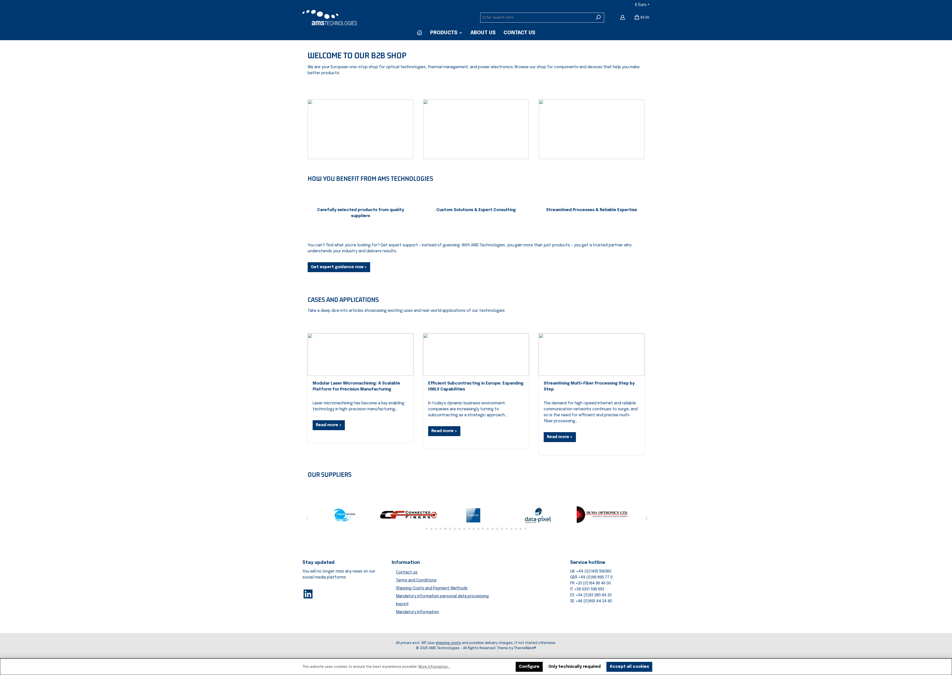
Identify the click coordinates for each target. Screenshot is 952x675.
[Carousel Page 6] (450, 529)
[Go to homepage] (329, 17)
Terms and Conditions (416, 580)
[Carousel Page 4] (441, 529)
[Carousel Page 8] (459, 529)
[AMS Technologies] (419, 32)
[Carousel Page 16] (497, 529)
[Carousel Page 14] (488, 529)
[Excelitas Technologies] (602, 514)
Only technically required (574, 667)
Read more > (329, 425)
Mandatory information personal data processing (442, 596)
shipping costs (448, 643)
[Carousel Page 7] (455, 529)
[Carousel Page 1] (426, 529)
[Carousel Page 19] (511, 529)
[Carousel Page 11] (474, 529)
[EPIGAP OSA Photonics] (538, 514)
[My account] (622, 17)
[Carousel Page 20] (516, 529)
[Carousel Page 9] (464, 529)
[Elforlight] (409, 514)
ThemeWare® (525, 648)
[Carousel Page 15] (492, 529)
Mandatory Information (417, 612)
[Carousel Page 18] (507, 529)
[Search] (598, 18)
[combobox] (536, 18)
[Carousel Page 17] (502, 529)
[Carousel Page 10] (469, 529)
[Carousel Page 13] (483, 529)
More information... (434, 667)
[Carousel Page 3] (436, 529)
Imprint (402, 604)
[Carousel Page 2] (431, 529)
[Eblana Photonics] (345, 514)
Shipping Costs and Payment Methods (432, 588)
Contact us (406, 572)
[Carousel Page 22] (525, 529)
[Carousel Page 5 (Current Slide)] (445, 529)
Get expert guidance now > (339, 267)
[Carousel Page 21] (521, 529)
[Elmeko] (473, 514)
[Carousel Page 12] (478, 529)
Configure (529, 667)
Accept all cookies (629, 667)
